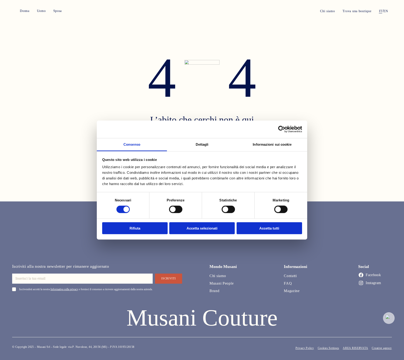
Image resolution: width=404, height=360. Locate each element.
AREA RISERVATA (355, 348)
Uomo (41, 11)
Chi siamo (327, 11)
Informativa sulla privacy (64, 289)
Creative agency (382, 348)
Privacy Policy (305, 348)
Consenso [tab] (131, 144)
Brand (214, 291)
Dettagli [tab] (202, 144)
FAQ (288, 283)
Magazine (292, 291)
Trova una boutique (357, 11)
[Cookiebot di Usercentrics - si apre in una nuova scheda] (281, 129)
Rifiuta (135, 228)
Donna (24, 11)
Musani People (221, 283)
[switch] (175, 209)
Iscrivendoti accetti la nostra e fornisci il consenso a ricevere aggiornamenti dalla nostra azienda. (86, 289)
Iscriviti (168, 278)
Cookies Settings (328, 348)
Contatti (290, 276)
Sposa (57, 11)
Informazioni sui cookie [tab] (272, 144)
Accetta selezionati (202, 228)
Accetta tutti (269, 228)
